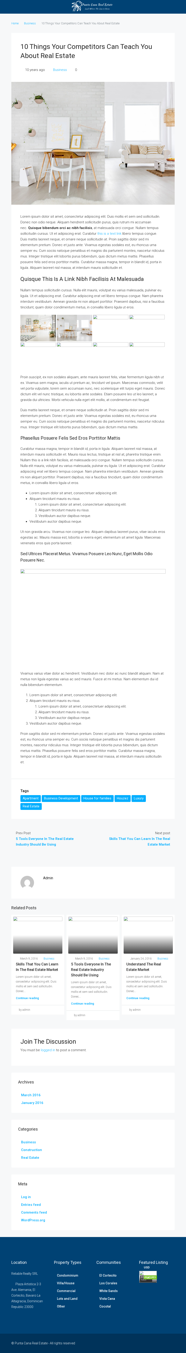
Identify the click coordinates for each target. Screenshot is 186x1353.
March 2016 (31, 1095)
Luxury (139, 798)
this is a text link (109, 234)
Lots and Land (67, 1298)
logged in (48, 1050)
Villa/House (65, 1283)
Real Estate (31, 806)
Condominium (67, 1275)
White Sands (108, 1291)
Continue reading (27, 998)
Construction (31, 1150)
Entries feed (31, 1205)
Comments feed (34, 1212)
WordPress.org (33, 1220)
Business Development (61, 798)
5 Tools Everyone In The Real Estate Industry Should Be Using (91, 969)
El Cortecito (108, 1275)
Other (61, 1306)
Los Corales (108, 1283)
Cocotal (105, 1306)
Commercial (66, 1291)
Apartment (31, 798)
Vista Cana (107, 1298)
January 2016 (32, 1103)
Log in (26, 1197)
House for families (97, 798)
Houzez (122, 798)
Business (30, 23)
